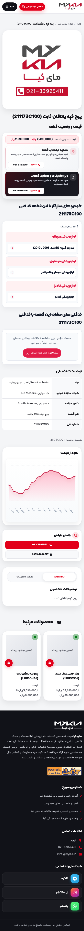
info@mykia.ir (66, 854)
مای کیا (77, 736)
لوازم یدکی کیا (65, 24)
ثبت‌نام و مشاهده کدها (44, 353)
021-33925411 (67, 847)
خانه (79, 24)
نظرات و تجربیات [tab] (25, 577)
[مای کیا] (70, 7)
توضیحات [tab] (59, 577)
